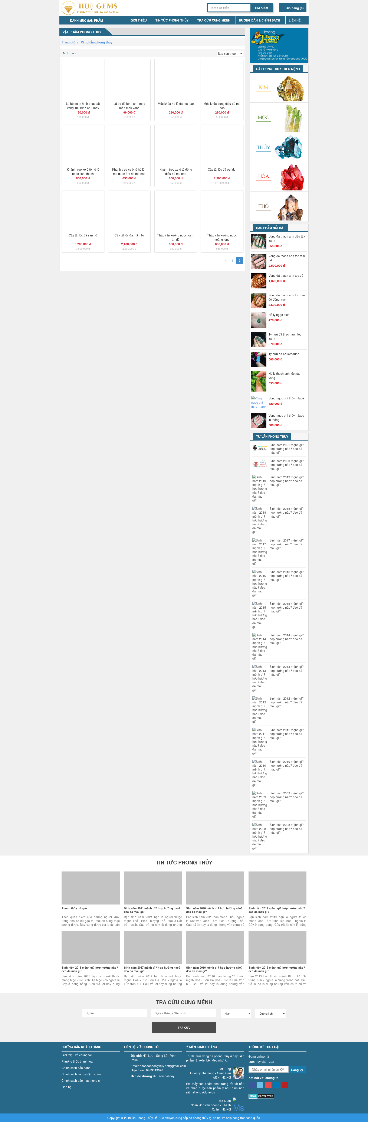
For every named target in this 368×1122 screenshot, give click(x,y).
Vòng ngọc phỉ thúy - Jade (286, 398)
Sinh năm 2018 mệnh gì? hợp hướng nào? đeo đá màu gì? (287, 512)
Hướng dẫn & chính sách (259, 20)
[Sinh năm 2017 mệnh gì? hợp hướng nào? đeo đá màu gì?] (153, 947)
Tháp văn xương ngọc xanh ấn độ (175, 237)
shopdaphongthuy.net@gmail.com (163, 1066)
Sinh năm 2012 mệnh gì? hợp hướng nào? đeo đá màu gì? (287, 702)
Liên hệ (294, 20)
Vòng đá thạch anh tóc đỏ (286, 275)
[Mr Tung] (238, 1072)
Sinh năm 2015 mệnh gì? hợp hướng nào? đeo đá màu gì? (287, 607)
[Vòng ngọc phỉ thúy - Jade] (260, 402)
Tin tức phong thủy (171, 20)
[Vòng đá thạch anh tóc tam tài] (260, 261)
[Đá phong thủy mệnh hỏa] (279, 177)
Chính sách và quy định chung (82, 1074)
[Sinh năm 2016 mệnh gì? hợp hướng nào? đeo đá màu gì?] (215, 947)
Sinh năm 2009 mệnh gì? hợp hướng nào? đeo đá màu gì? (287, 797)
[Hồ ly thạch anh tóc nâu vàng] (260, 381)
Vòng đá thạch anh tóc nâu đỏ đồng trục (287, 297)
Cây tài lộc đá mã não (129, 235)
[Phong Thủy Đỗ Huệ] (252, 1085)
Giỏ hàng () (294, 8)
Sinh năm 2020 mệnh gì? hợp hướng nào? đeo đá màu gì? (287, 465)
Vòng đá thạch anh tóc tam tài (287, 258)
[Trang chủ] (122, 20)
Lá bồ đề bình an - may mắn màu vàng (129, 105)
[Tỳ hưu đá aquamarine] (260, 359)
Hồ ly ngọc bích (279, 315)
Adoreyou (208, 1092)
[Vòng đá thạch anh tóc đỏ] (260, 280)
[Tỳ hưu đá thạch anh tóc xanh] (260, 339)
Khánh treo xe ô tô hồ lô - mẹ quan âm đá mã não (129, 171)
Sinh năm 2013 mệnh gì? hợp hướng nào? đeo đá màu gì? (287, 670)
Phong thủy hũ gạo (74, 908)
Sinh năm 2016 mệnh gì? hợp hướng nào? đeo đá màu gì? (287, 576)
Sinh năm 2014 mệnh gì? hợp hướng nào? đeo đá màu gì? (287, 639)
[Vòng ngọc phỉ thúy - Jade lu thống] (260, 420)
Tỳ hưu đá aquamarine (284, 354)
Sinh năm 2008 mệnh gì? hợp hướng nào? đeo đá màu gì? (287, 828)
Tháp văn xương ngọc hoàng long (222, 237)
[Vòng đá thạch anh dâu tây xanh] (260, 241)
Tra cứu (184, 1027)
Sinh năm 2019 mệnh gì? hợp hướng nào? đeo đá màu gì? (287, 481)
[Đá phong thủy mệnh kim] (279, 88)
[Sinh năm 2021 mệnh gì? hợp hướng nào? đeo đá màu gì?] (153, 888)
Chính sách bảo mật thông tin (81, 1080)
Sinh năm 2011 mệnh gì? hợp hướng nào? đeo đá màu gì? (287, 734)
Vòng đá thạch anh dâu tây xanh (287, 238)
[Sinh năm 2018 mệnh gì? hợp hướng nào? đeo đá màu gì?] (91, 947)
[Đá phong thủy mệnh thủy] (279, 147)
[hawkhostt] (279, 45)
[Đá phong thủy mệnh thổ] (279, 207)
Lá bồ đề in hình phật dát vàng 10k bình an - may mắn (83, 105)
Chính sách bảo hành (76, 1068)
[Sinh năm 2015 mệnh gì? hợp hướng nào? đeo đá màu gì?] (278, 947)
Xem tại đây (166, 1076)
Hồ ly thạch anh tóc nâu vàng (284, 375)
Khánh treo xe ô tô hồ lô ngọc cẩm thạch (83, 171)
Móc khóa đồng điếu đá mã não (222, 105)
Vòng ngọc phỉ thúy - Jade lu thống (286, 417)
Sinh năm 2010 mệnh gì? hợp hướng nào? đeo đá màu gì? (287, 765)
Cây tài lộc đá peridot (222, 169)
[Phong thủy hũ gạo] (91, 888)
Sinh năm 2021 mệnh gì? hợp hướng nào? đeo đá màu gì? (287, 449)
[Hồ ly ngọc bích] (260, 320)
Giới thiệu (139, 20)
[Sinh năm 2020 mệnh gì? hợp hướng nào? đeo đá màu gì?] (215, 888)
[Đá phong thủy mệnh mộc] (279, 118)
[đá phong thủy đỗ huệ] (92, 8)
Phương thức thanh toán (78, 1061)
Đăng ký (297, 1070)
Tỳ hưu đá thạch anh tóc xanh (285, 336)
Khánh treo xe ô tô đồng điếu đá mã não (176, 171)
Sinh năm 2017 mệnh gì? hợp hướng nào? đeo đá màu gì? (287, 544)
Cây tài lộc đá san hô (83, 235)
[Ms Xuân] (238, 1110)
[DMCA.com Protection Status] (261, 1096)
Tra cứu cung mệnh (213, 20)
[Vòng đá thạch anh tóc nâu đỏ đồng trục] (260, 300)
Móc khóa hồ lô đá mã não (176, 103)
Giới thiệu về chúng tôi (77, 1055)
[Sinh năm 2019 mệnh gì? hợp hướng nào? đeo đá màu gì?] (278, 888)
